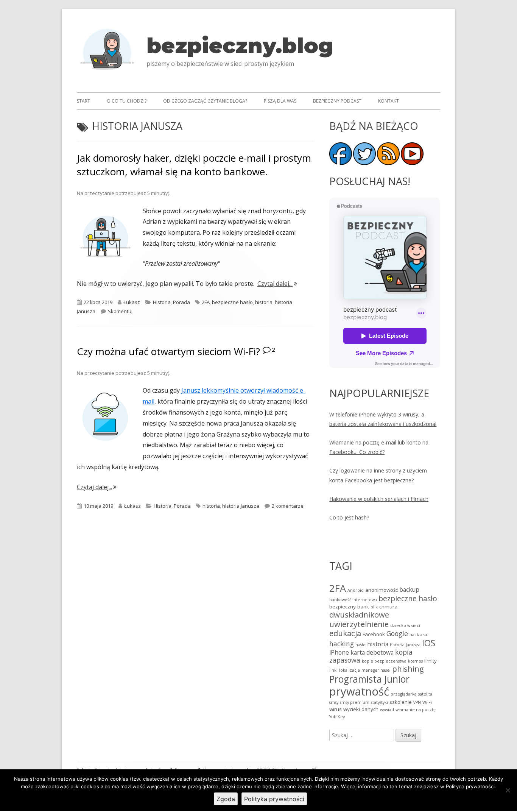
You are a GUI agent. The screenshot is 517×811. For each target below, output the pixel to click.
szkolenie (400, 702)
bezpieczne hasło (232, 302)
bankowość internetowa (353, 599)
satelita (425, 694)
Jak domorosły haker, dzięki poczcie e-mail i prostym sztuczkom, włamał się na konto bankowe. (194, 164)
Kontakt (388, 101)
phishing (408, 668)
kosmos (415, 661)
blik (374, 607)
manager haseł (376, 670)
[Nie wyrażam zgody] (507, 790)
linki (333, 670)
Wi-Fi (427, 702)
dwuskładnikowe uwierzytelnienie (359, 619)
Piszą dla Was (280, 101)
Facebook (374, 634)
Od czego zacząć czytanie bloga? (205, 101)
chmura (388, 606)
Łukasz (131, 302)
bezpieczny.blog (239, 45)
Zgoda (225, 799)
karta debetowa (372, 652)
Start (83, 101)
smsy (333, 702)
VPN (417, 702)
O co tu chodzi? (126, 101)
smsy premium (354, 702)
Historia (162, 302)
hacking (341, 643)
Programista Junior (369, 679)
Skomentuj (120, 311)
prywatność (359, 691)
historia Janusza (240, 505)
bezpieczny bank (349, 606)
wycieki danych (360, 709)
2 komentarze (288, 505)
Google (397, 633)
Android (355, 590)
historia (264, 302)
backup (409, 589)
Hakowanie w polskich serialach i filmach (378, 498)
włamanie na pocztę (416, 709)
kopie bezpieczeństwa (384, 661)
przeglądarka (404, 694)
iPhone (339, 652)
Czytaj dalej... (277, 283)
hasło (360, 644)
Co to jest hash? (349, 517)
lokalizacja (349, 670)
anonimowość (381, 589)
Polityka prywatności (274, 799)
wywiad (387, 709)
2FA (206, 302)
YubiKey (337, 716)
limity (430, 660)
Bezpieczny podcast (337, 101)
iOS (428, 643)
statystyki (379, 702)
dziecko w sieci (405, 625)
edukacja (345, 633)
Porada (181, 302)
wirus (335, 709)
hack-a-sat (419, 634)
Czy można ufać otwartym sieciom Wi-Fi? (168, 351)
